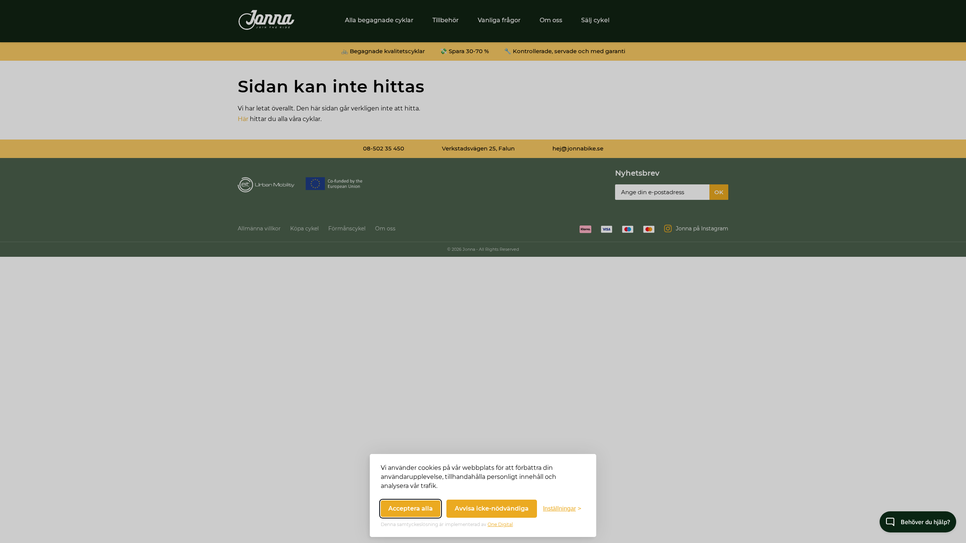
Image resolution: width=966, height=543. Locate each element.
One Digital (500, 524)
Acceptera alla (410, 508)
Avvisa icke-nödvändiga (492, 508)
